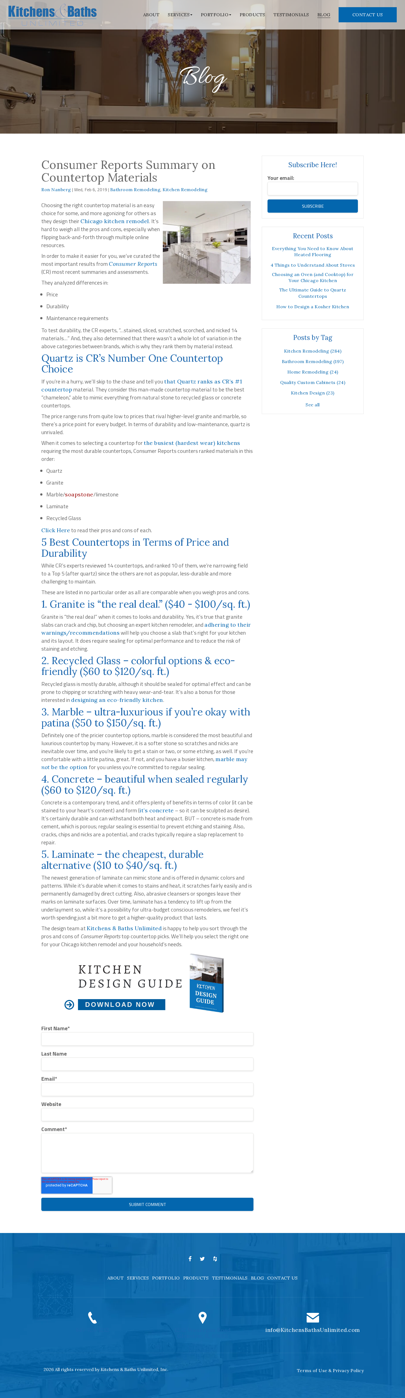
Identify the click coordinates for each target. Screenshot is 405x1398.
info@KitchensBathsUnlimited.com (312, 1329)
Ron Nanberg (56, 189)
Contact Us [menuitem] (282, 1278)
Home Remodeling (312, 372)
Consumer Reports (133, 263)
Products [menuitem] (252, 14)
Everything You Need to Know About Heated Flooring (312, 251)
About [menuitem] (151, 14)
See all (313, 404)
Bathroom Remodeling (135, 189)
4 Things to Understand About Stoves (313, 265)
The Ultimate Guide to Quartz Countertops (312, 293)
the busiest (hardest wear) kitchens (192, 442)
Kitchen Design (312, 393)
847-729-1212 (92, 1329)
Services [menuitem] (179, 14)
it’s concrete (156, 810)
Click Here (55, 530)
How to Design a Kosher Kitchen (312, 306)
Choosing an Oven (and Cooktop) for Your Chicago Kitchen (312, 277)
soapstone (79, 494)
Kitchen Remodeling (185, 189)
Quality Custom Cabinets (312, 382)
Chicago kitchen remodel (114, 221)
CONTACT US (367, 14)
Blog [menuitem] (323, 14)
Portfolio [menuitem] (215, 14)
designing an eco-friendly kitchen (117, 699)
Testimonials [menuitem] (291, 14)
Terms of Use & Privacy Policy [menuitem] (330, 1370)
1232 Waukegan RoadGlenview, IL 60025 (202, 1332)
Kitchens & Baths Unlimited (124, 928)
